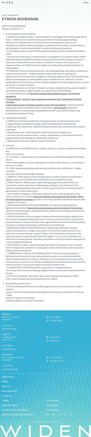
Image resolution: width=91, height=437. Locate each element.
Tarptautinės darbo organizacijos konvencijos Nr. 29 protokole (54, 208)
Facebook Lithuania (56, 361)
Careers (5, 400)
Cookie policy (52, 410)
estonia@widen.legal (9, 329)
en (47, 414)
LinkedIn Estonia (55, 317)
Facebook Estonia (55, 320)
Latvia (5, 334)
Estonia (5, 314)
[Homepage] (7, 2)
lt (66, 414)
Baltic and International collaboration (18, 414)
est (54, 414)
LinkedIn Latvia (54, 337)
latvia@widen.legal (8, 349)
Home (4, 15)
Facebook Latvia (55, 341)
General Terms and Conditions (15, 410)
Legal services (8, 376)
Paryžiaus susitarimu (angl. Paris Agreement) (46, 105)
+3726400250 (7, 325)
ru (71, 414)
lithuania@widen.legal (10, 369)
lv (60, 414)
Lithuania (6, 354)
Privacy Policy (52, 405)
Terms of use (52, 400)
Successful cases (9, 405)
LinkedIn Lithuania (55, 357)
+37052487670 (7, 366)
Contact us (7, 395)
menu (85, 3)
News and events (9, 391)
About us (6, 386)
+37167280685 (7, 345)
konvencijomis (60, 107)
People (5, 381)
